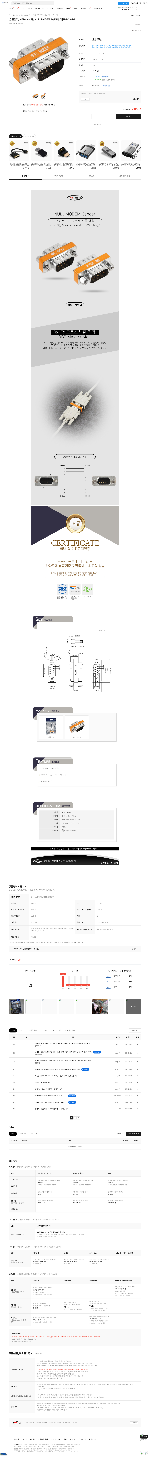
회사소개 (16, 1439)
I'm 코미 (125, 3)
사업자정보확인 (32, 1446)
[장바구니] (140, 9)
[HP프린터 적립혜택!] (144, 1440)
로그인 (133, 3)
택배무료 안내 (106, 86)
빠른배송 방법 (105, 77)
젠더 (53, 15)
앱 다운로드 (92, 1439)
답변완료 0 (22, 1134)
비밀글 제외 (120, 1134)
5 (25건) (101, 53)
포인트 (102, 59)
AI (17, 8)
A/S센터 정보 (134, 1423)
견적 (23, 8)
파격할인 (30, 8)
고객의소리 (73, 1451)
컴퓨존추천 (60, 8)
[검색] (51, 3)
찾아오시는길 (82, 1439)
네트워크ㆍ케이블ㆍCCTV (20, 15)
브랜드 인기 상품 (29, 136)
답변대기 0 (33, 1134)
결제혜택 (83, 8)
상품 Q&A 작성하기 (133, 1134)
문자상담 (79, 1451)
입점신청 (32, 1439)
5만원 (95, 59)
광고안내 (72, 1439)
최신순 (13, 1030)
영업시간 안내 (71, 1448)
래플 (89, 8)
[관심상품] (85, 116)
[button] (136, 7)
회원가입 (138, 3)
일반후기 (57, 1030)
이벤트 (51, 8)
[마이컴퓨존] (146, 9)
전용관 (68, 8)
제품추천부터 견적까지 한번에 (34, 111)
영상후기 (33, 1030)
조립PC (11, 8)
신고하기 (135, 949)
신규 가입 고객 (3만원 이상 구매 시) (38, 105)
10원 (93, 65)
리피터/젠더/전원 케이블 (40, 15)
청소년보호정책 (55, 1439)
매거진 (75, 8)
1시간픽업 (45, 8)
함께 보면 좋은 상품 (15, 136)
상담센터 (145, 3)
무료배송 (37, 8)
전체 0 (13, 1134)
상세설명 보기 (38, 1353)
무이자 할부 (95, 71)
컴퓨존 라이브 (98, 8)
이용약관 (24, 1439)
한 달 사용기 (70, 1030)
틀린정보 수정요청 (135, 15)
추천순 (21, 1030)
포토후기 (45, 1030)
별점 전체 (134, 1030)
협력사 (65, 1439)
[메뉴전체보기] (3, 8)
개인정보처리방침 (43, 1439)
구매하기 (128, 116)
